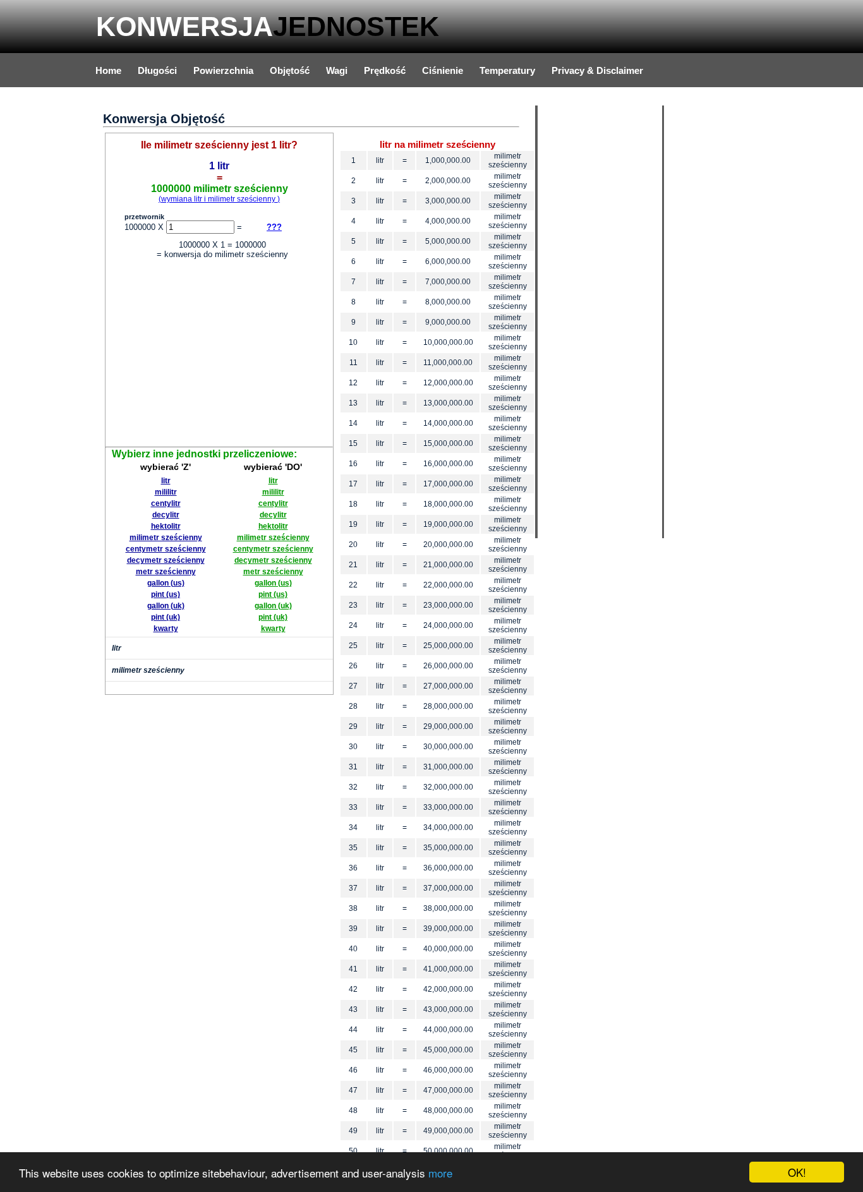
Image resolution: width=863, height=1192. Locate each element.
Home (108, 70)
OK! (797, 1172)
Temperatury (507, 70)
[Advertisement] (219, 355)
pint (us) (165, 594)
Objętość (290, 70)
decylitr (165, 514)
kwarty (166, 628)
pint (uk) (165, 617)
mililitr (166, 492)
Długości (157, 70)
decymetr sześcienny (166, 560)
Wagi (336, 70)
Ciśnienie (442, 70)
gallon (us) (165, 583)
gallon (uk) (165, 605)
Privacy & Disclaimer (597, 70)
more (440, 1173)
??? (274, 227)
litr (166, 480)
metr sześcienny (166, 571)
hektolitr (166, 526)
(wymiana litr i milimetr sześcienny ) (219, 199)
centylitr (166, 503)
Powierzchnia (223, 70)
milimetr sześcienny (166, 537)
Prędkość (385, 70)
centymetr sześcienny (166, 549)
